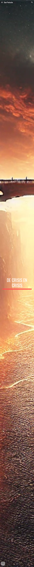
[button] (2, 2)
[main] (17, 283)
